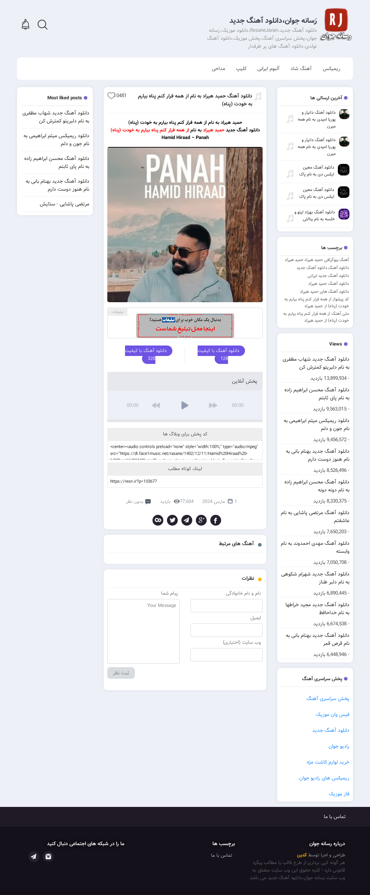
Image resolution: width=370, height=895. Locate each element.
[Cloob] (157, 520)
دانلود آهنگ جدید (312, 267)
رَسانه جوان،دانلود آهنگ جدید (273, 20)
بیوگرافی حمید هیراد (321, 259)
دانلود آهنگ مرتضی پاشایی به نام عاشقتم (315, 517)
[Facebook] (215, 520)
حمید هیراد (294, 259)
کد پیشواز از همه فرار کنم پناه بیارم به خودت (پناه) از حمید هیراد (316, 302)
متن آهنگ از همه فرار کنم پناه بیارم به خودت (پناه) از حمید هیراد (316, 317)
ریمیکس (331, 69)
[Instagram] (48, 856)
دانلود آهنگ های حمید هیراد (324, 291)
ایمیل (255, 618)
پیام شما (169, 593)
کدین (302, 855)
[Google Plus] (201, 520)
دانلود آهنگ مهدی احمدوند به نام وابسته (315, 547)
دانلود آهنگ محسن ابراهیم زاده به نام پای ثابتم (316, 394)
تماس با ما (335, 817)
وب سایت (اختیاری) (242, 642)
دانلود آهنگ (338, 267)
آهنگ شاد (301, 69)
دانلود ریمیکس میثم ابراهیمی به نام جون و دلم (316, 425)
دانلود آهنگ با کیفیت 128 (218, 354)
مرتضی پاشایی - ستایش (64, 204)
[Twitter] (172, 520)
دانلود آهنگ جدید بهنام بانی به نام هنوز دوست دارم (317, 455)
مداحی (218, 69)
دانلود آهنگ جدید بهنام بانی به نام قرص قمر (317, 639)
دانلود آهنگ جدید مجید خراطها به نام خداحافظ (317, 609)
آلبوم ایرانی (268, 69)
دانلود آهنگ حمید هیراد (328, 283)
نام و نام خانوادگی (243, 593)
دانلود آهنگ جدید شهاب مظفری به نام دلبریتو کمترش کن (316, 363)
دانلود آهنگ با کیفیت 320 (146, 354)
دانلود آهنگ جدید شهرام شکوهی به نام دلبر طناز (315, 578)
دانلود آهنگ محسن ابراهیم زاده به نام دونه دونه (316, 486)
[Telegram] (186, 520)
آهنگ (344, 259)
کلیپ (241, 69)
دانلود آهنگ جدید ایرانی (328, 275)
